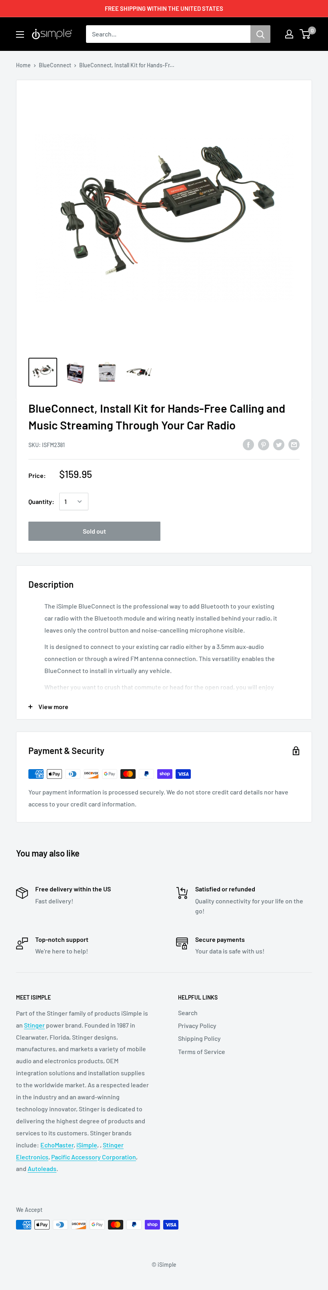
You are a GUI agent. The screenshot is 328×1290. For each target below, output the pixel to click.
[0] (305, 34)
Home (23, 65)
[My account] (289, 34)
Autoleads (42, 1168)
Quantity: (41, 501)
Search (188, 1012)
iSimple (86, 1145)
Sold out (94, 531)
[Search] (260, 34)
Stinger (34, 1025)
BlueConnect (55, 65)
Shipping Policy (199, 1038)
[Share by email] (294, 444)
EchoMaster (57, 1145)
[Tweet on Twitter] (278, 444)
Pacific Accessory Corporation (93, 1157)
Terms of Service (201, 1051)
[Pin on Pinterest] (263, 444)
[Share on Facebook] (248, 444)
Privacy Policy (197, 1025)
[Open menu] (20, 34)
